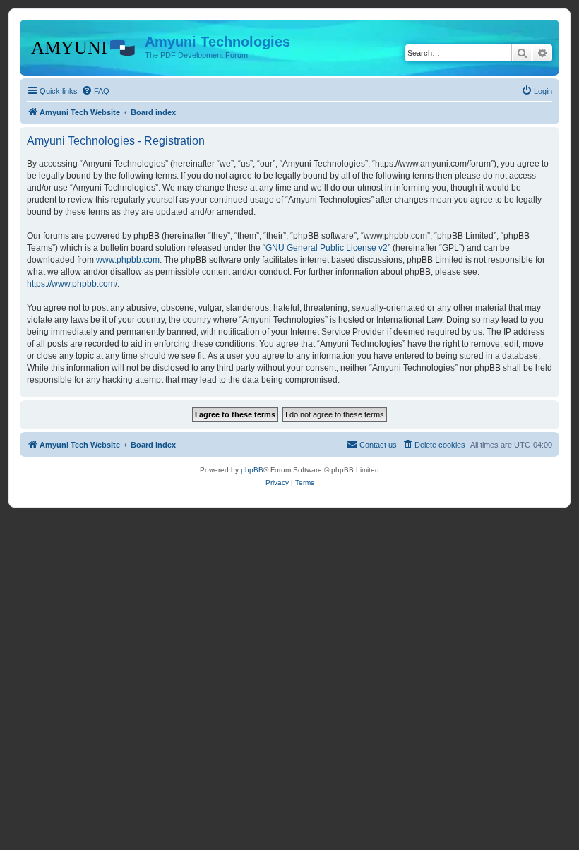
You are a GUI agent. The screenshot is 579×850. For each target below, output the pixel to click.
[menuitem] (95, 91)
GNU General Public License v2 (326, 248)
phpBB (252, 470)
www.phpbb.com (128, 260)
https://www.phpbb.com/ (72, 284)
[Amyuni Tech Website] (84, 45)
